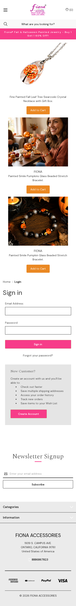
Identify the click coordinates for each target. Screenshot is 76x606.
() (71, 10)
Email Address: (14, 303)
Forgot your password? (38, 355)
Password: (11, 322)
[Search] (3, 24)
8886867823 (40, 559)
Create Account (28, 414)
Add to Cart (38, 110)
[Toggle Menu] (5, 10)
